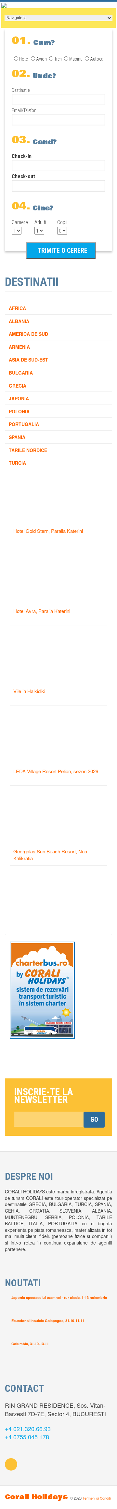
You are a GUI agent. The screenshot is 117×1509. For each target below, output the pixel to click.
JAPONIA (19, 398)
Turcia (17, 463)
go (94, 1119)
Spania (17, 437)
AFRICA (17, 308)
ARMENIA (19, 347)
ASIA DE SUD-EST (28, 359)
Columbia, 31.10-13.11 (30, 1343)
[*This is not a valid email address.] (59, 1119)
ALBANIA (19, 321)
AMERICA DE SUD (28, 334)
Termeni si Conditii (97, 1498)
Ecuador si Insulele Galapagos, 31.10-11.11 (47, 1320)
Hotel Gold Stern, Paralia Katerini (48, 530)
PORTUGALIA (24, 424)
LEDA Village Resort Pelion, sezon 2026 (55, 771)
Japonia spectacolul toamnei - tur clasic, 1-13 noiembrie (59, 1297)
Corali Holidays (36, 1497)
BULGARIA (21, 372)
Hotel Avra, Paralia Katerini (41, 610)
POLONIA (19, 411)
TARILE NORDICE (28, 450)
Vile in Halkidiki (29, 691)
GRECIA (17, 385)
